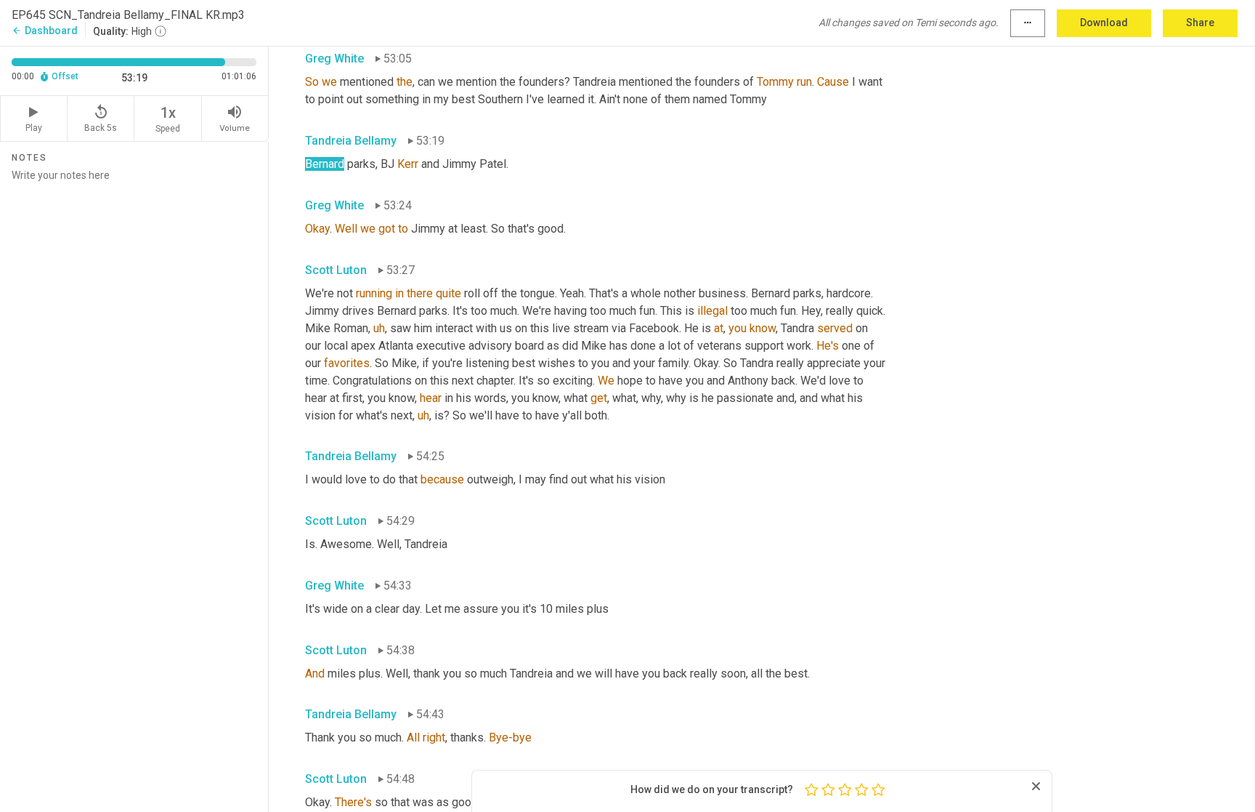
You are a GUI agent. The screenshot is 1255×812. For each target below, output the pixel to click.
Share (1200, 22)
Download (1104, 22)
